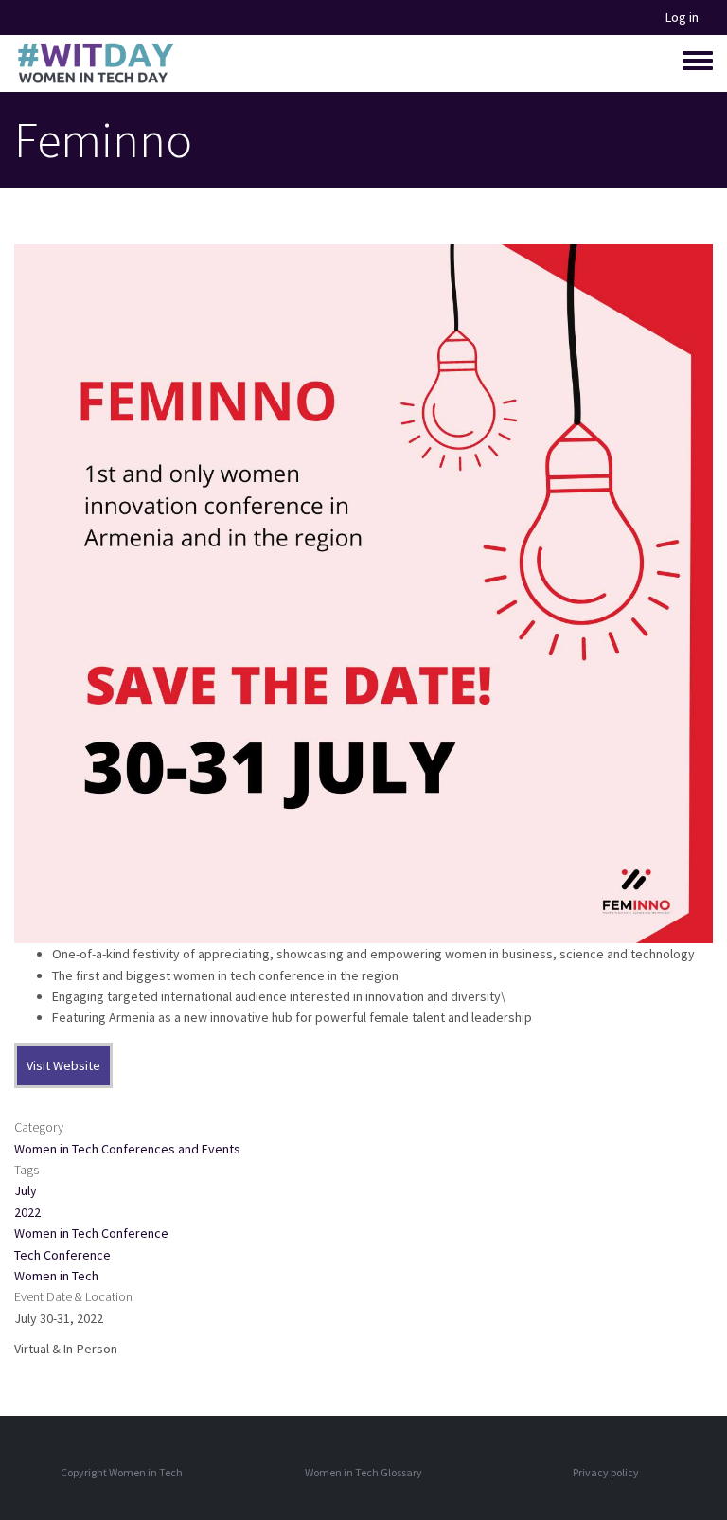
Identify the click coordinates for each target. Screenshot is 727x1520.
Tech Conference (62, 1254)
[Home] (95, 63)
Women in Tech (56, 1275)
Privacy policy (606, 1472)
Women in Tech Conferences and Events (127, 1148)
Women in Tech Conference (91, 1233)
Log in (682, 17)
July (25, 1190)
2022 (27, 1212)
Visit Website (63, 1065)
